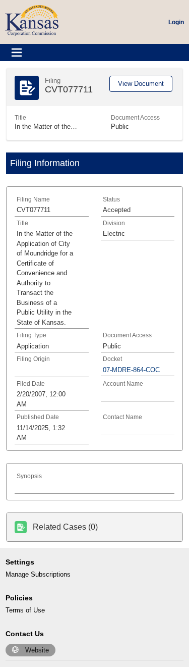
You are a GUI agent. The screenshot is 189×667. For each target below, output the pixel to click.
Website (37, 650)
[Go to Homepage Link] (31, 20)
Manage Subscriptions (38, 574)
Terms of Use (25, 610)
